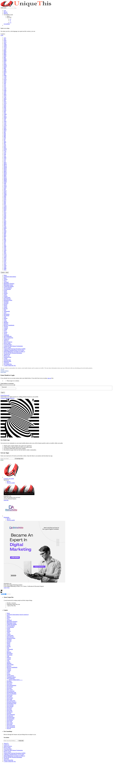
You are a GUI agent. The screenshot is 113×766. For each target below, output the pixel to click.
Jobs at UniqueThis (8, 760)
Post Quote (9, 710)
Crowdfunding (10, 627)
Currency (3, 34)
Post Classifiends (11, 727)
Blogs (8, 616)
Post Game (9, 721)
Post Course (10, 689)
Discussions (10, 653)
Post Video (9, 696)
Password (4, 387)
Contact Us (6, 744)
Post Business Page (11, 703)
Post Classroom (10, 691)
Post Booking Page (11, 692)
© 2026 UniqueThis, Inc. (10, 761)
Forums (8, 634)
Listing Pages (10, 635)
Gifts (8, 656)
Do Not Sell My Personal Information (13, 757)
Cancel (2, 272)
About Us (6, 743)
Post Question (10, 704)
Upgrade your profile (9, 478)
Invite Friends (10, 664)
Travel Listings (10, 675)
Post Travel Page (11, 725)
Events (8, 628)
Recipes (9, 646)
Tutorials (9, 668)
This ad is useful (11, 482)
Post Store (9, 688)
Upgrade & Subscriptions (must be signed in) (18, 614)
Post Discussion (10, 717)
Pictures (9, 631)
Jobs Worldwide (11, 678)
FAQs (8, 673)
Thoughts (9, 641)
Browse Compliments (12, 667)
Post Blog (9, 681)
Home (8, 613)
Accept (2, 369)
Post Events (9, 695)
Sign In (2, 392)
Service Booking (11, 625)
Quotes (8, 645)
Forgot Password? (5, 395)
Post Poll (9, 713)
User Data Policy (8, 749)
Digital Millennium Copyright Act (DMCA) (14, 756)
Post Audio (9, 699)
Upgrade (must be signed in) (7, 398)
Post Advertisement (11, 685)
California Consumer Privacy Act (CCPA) (14, 754)
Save (7, 272)
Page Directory (10, 636)
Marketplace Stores (11, 623)
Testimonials (10, 649)
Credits (8, 671)
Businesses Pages (11, 638)
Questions (9, 639)
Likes (8, 650)
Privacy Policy (7, 747)
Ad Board (9, 620)
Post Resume (10, 716)
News (8, 618)
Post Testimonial (11, 714)
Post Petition (10, 720)
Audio (8, 632)
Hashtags (9, 666)
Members (9, 663)
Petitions (9, 657)
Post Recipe (10, 711)
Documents (9, 654)
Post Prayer (9, 707)
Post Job (9, 728)
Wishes (8, 643)
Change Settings (5, 371)
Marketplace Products (12, 621)
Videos (8, 629)
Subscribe (6, 500)
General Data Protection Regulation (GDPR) (14, 753)
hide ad (8, 481)
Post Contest (10, 723)
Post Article (9, 682)
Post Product (10, 686)
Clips (8, 660)
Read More (3, 372)
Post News (9, 684)
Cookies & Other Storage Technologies (13, 750)
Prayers (8, 642)
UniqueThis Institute (12, 624)
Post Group (9, 724)
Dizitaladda (6, 517)
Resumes (9, 652)
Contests (9, 670)
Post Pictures (10, 698)
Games (8, 661)
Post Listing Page (11, 700)
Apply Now (7, 587)
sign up (49, 378)
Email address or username (7, 383)
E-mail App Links (19, 458)
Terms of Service (8, 746)
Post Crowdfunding (11, 693)
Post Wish (9, 709)
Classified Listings (11, 677)
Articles (9, 617)
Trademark (6, 758)
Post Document (10, 718)
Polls (8, 648)
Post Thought (10, 706)
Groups (8, 674)
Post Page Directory (11, 702)
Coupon (9, 659)
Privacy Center (7, 751)
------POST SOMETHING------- (15, 679)
